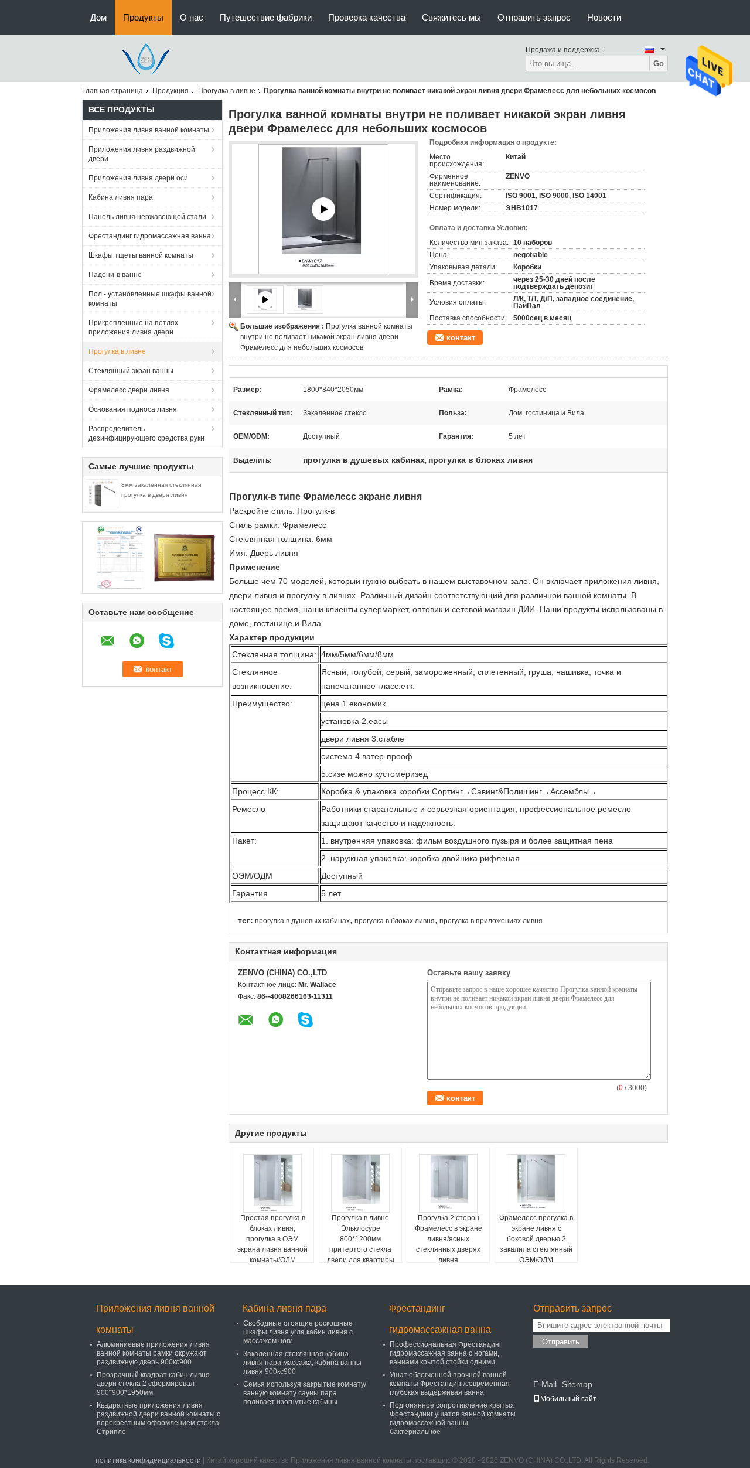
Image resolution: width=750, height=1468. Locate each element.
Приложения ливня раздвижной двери (141, 154)
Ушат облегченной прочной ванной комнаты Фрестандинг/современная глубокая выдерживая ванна (450, 1384)
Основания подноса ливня (132, 409)
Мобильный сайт (568, 1399)
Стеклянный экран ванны (130, 371)
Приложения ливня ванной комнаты (148, 130)
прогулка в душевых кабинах (302, 921)
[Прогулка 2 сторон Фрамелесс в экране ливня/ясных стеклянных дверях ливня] (448, 1183)
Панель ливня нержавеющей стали (147, 217)
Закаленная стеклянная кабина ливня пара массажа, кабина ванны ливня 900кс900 (302, 1362)
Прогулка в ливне (226, 91)
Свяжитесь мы (451, 17)
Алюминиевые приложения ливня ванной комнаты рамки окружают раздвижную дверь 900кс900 (153, 1353)
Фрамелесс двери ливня (128, 390)
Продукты (143, 17)
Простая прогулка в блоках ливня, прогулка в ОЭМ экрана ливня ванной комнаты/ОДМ (272, 1239)
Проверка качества (366, 17)
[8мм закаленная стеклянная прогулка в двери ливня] (102, 493)
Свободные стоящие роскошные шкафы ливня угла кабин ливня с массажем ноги (298, 1332)
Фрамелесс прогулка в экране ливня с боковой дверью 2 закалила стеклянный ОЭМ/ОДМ (536, 1239)
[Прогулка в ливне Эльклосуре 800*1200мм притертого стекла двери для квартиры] (360, 1183)
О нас (191, 17)
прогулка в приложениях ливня (491, 921)
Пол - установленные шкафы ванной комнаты (150, 299)
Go (658, 63)
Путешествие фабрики (266, 17)
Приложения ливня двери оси (138, 178)
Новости (604, 17)
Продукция (170, 91)
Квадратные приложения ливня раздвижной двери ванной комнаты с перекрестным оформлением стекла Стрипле (158, 1418)
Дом (98, 17)
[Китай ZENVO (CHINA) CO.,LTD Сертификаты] (120, 557)
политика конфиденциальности (148, 1460)
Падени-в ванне (115, 275)
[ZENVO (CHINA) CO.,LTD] (146, 58)
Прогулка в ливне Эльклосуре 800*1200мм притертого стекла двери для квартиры (360, 1239)
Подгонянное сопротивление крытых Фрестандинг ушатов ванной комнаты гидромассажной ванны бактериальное (453, 1418)
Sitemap (577, 1384)
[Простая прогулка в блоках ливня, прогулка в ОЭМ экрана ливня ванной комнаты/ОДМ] (272, 1183)
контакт (460, 337)
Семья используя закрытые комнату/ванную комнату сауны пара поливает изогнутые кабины (304, 1393)
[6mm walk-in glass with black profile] (323, 209)
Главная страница (112, 91)
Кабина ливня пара (120, 197)
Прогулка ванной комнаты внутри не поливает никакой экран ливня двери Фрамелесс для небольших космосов (326, 336)
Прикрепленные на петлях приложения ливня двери (133, 327)
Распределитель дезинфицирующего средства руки (146, 433)
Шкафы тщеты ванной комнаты (140, 255)
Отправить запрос (534, 17)
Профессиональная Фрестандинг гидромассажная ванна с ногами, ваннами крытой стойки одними (446, 1353)
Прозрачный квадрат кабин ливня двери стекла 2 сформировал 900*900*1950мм (153, 1384)
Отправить (560, 1341)
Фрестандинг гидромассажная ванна (149, 236)
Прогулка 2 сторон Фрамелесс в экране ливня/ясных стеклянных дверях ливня (448, 1239)
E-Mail (545, 1384)
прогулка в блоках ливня (394, 921)
